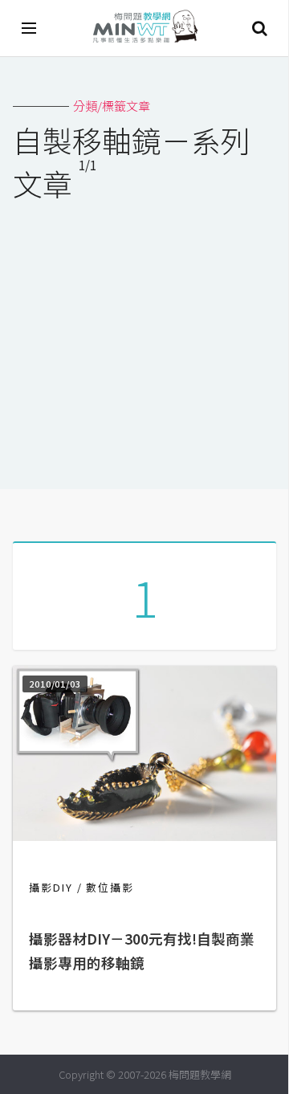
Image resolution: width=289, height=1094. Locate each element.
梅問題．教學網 (144, 28)
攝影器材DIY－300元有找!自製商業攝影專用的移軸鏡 (141, 951)
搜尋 (259, 28)
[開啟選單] (30, 28)
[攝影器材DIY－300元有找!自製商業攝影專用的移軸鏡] (144, 835)
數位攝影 (110, 887)
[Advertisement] (144, 335)
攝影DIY (51, 887)
